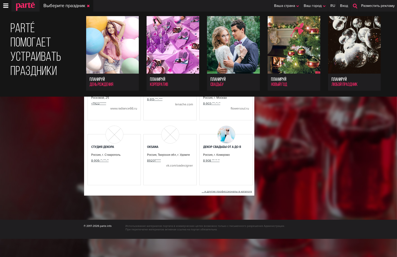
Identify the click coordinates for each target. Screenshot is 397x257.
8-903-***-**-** (211, 103)
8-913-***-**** (154, 99)
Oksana (152, 147)
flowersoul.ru (240, 108)
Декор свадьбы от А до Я (222, 147)
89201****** (154, 160)
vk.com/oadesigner (179, 165)
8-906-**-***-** (100, 160)
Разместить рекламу (378, 5)
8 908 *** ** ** (211, 160)
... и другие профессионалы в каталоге (227, 191)
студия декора (102, 147)
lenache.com (184, 104)
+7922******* (98, 103)
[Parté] (23, 9)
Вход (344, 5)
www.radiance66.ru (123, 108)
